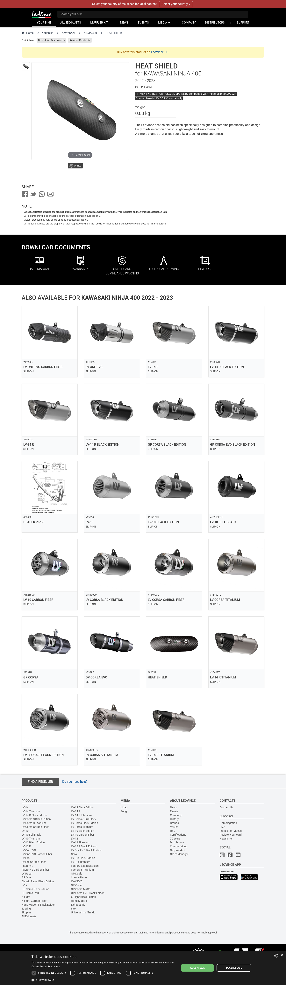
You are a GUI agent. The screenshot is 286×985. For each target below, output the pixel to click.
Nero (74, 854)
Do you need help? (75, 781)
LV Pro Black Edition (83, 858)
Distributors (177, 842)
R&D (172, 830)
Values (174, 826)
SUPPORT (243, 22)
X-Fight (26, 896)
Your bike (47, 32)
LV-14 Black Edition (82, 807)
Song (124, 811)
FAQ (222, 826)
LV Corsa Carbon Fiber (35, 826)
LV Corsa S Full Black (83, 819)
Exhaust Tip (78, 904)
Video (124, 807)
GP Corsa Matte (80, 889)
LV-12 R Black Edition (84, 846)
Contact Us (226, 807)
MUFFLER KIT (99, 22)
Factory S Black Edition (85, 865)
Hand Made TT (80, 900)
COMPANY (189, 22)
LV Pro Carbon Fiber (34, 861)
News (173, 807)
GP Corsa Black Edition (35, 889)
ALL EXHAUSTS (70, 22)
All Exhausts (29, 916)
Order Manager (179, 854)
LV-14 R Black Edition (34, 815)
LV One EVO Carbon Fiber (37, 854)
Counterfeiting (178, 846)
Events (174, 811)
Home (29, 32)
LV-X (24, 885)
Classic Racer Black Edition (38, 881)
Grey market (177, 850)
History (174, 819)
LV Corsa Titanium (82, 826)
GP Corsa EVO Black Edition (87, 893)
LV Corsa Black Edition (84, 823)
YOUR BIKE (44, 22)
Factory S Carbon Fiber (35, 869)
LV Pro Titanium (80, 861)
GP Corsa (76, 885)
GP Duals (76, 873)
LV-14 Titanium (31, 811)
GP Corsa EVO (30, 893)
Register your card (231, 834)
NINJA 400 (90, 32)
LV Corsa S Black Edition (36, 819)
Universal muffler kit (83, 912)
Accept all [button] (197, 967)
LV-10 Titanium (31, 838)
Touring (26, 908)
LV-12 (74, 838)
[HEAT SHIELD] (26, 66)
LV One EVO (29, 850)
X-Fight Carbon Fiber (34, 900)
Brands (174, 823)
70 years (175, 838)
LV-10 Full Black (31, 834)
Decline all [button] (234, 967)
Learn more (226, 871)
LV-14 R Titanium (81, 815)
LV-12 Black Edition (33, 842)
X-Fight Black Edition (83, 896)
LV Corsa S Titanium (34, 823)
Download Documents (51, 40)
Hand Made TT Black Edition (38, 904)
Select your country (175, 4)
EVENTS (143, 22)
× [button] (281, 955)
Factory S (27, 865)
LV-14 (25, 807)
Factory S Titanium (82, 869)
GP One (26, 877)
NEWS (124, 22)
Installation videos (231, 830)
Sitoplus (26, 912)
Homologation (228, 823)
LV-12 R (26, 846)
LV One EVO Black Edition (86, 850)
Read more (54, 966)
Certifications (178, 834)
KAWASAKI (68, 32)
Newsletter (226, 838)
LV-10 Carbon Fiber (82, 834)
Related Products (79, 40)
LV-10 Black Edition (82, 830)
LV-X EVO (76, 881)
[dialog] (143, 968)
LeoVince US (159, 52)
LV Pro (26, 858)
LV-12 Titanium (80, 842)
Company (176, 815)
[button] (103, 980)
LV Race (26, 873)
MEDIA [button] (163, 22)
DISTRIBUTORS (215, 22)
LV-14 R (75, 811)
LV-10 (25, 830)
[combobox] (276, 956)
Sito (73, 908)
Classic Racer (79, 877)
